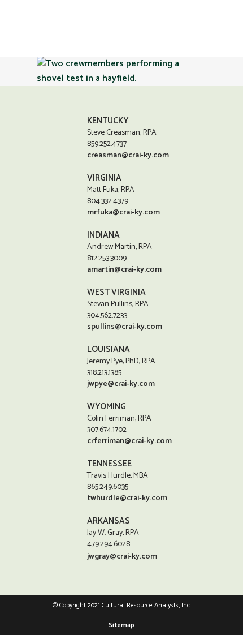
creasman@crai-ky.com (128, 155)
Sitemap (121, 625)
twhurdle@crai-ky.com (127, 498)
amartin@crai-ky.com (124, 269)
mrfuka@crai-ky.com (123, 212)
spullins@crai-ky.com (124, 326)
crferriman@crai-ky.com (129, 441)
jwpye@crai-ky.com (121, 384)
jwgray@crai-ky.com (122, 556)
